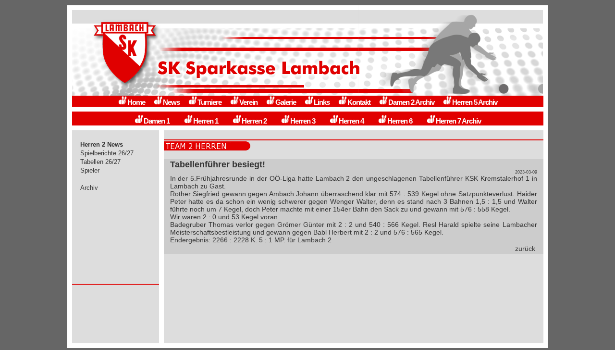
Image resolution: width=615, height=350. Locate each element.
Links (322, 102)
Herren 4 (351, 121)
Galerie (285, 102)
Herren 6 (399, 121)
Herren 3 (302, 121)
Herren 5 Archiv (474, 102)
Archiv (89, 187)
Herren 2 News (101, 144)
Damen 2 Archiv (411, 102)
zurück (525, 248)
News (171, 102)
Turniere (209, 102)
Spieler (89, 170)
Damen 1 (157, 121)
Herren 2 (254, 121)
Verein (248, 102)
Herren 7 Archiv (458, 121)
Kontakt (358, 102)
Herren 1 (205, 121)
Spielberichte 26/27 (106, 153)
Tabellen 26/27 (100, 161)
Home (136, 102)
